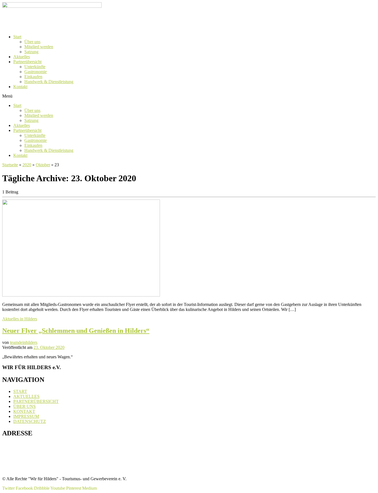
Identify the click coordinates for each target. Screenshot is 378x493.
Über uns (32, 41)
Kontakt (20, 86)
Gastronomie (35, 71)
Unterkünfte (34, 66)
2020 (26, 164)
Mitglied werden (38, 46)
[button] (189, 96)
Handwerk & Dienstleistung (48, 81)
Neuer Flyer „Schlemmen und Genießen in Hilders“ (75, 330)
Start (17, 36)
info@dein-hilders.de (26, 469)
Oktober (43, 164)
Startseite (10, 164)
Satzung (31, 51)
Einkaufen (33, 76)
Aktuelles (21, 56)
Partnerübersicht (27, 61)
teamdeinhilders (23, 342)
